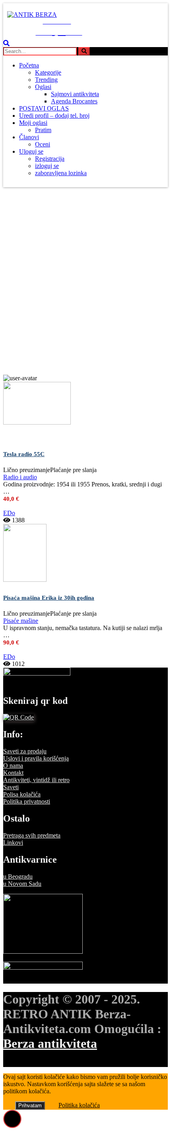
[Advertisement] (85, 285)
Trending (46, 79)
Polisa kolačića (22, 794)
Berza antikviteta (50, 1043)
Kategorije (48, 72)
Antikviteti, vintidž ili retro (36, 780)
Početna (29, 65)
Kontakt (13, 772)
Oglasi (43, 86)
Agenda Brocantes (74, 101)
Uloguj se (31, 151)
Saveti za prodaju (25, 751)
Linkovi (13, 842)
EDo (9, 513)
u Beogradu (18, 876)
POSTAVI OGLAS (44, 108)
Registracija (49, 158)
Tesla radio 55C (24, 454)
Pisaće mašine (20, 620)
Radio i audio (20, 477)
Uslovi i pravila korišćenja (36, 758)
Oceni (42, 144)
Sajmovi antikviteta (75, 94)
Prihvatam (30, 1105)
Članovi (29, 137)
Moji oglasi (33, 122)
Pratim (43, 129)
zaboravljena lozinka (61, 173)
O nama (13, 765)
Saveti (11, 787)
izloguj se (47, 165)
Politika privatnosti (26, 801)
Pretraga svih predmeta (31, 835)
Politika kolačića (79, 1105)
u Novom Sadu (22, 883)
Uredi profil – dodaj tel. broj (54, 115)
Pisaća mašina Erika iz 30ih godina (48, 598)
